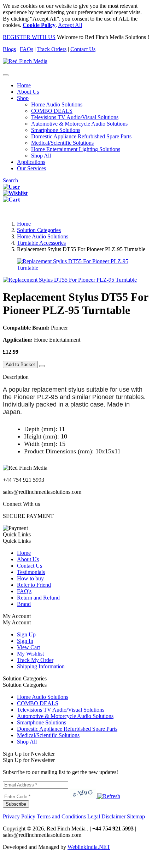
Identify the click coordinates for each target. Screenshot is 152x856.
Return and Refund (38, 598)
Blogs (9, 49)
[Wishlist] (15, 193)
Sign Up (26, 634)
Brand (24, 604)
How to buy (30, 578)
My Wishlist (30, 654)
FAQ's (24, 591)
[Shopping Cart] (11, 200)
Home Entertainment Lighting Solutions (75, 149)
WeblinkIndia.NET (89, 847)
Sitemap (136, 816)
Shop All (41, 156)
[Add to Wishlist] (42, 366)
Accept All (70, 25)
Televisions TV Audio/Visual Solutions (74, 117)
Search (11, 180)
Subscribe (16, 804)
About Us (28, 92)
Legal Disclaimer (106, 816)
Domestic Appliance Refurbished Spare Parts (81, 136)
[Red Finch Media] (25, 61)
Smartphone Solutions (55, 130)
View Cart (28, 647)
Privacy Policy (19, 816)
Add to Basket (20, 364)
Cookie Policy (39, 25)
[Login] (11, 187)
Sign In (25, 641)
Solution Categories (39, 230)
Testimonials (31, 572)
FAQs (26, 49)
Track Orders (51, 49)
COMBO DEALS (51, 111)
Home (24, 85)
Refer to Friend (34, 585)
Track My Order (35, 660)
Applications (31, 162)
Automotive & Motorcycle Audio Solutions (79, 124)
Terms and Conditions (61, 816)
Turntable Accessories (41, 243)
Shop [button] (23, 98)
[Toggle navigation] (5, 75)
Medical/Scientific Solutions (62, 143)
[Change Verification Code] (108, 796)
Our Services (31, 168)
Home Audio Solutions (56, 104)
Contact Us (82, 49)
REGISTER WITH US (29, 37)
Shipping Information (41, 666)
